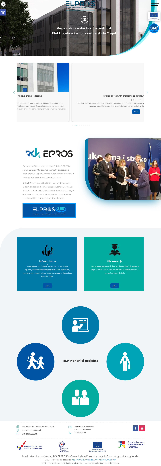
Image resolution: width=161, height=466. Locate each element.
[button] (3, 12)
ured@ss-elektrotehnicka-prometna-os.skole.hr (84, 427)
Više (80, 111)
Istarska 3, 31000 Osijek (31, 430)
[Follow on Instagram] (142, 428)
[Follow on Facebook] (135, 428)
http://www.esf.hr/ (107, 459)
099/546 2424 (80, 432)
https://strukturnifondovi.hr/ (84, 459)
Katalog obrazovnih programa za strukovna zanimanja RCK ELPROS (80, 95)
